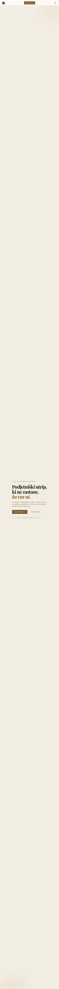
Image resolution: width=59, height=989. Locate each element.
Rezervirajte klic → (19, 512)
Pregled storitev (35, 512)
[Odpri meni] (55, 2)
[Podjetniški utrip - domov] (3, 2)
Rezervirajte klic (29, 2)
